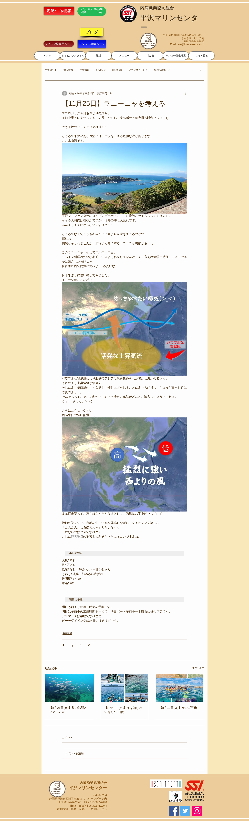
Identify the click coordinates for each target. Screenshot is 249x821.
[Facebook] (174, 811)
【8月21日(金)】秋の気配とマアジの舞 (68, 710)
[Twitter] (185, 811)
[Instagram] (197, 811)
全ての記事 (51, 69)
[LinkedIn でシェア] (80, 645)
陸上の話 (117, 69)
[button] (73, 55)
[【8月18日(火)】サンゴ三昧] (179, 688)
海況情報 (68, 69)
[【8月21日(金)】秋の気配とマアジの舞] (69, 688)
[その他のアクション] (185, 93)
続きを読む (160, 69)
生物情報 (84, 69)
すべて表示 (198, 667)
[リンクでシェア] (88, 645)
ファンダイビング (138, 69)
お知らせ (101, 69)
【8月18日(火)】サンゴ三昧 (178, 707)
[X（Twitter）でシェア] (71, 645)
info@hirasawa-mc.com (191, 44)
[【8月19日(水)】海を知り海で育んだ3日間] (124, 688)
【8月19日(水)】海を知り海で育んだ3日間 (123, 710)
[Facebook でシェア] (63, 645)
